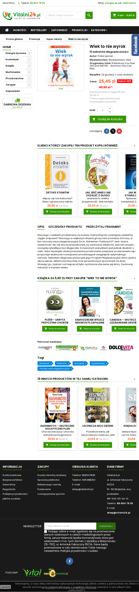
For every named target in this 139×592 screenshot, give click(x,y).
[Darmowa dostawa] (17, 103)
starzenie (79, 363)
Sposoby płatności (48, 480)
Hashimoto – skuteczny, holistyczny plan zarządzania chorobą (57, 428)
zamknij (5, 587)
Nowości (19, 30)
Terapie (10, 84)
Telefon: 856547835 (83, 475)
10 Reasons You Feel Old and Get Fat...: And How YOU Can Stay (112, 66)
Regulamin (9, 489)
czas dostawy (125, 74)
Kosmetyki (12, 59)
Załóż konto (129, 3)
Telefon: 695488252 (83, 480)
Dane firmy (9, 3)
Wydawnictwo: (99, 60)
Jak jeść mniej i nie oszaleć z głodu (98, 194)
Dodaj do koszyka (107, 119)
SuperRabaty (98, 363)
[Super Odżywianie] (55, 574)
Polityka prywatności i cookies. (79, 551)
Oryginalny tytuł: (100, 63)
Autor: (93, 56)
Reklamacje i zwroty (49, 484)
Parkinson (62, 363)
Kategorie (98, 30)
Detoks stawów (57, 192)
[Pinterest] (119, 131)
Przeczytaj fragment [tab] (103, 227)
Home (7, 47)
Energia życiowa (16, 53)
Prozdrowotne (14, 78)
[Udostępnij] (106, 131)
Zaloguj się (111, 3)
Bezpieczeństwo (12, 480)
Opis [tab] (40, 227)
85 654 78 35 (37, 3)
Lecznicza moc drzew (97, 426)
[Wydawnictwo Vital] (31, 574)
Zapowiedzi (59, 30)
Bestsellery (39, 30)
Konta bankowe (12, 475)
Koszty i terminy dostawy (51, 475)
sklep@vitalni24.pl (118, 512)
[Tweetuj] (113, 131)
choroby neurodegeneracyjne (54, 368)
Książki (10, 65)
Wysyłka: (95, 74)
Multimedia (13, 72)
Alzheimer (44, 363)
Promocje (79, 30)
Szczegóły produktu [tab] (65, 227)
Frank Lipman (105, 56)
